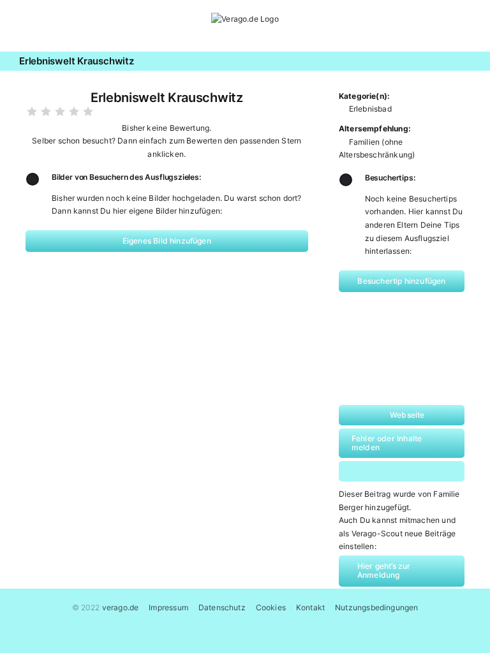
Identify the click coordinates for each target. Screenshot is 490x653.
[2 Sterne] (46, 111)
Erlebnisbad (370, 109)
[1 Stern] (32, 111)
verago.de (120, 607)
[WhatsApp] (389, 471)
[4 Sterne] (74, 111)
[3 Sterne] (60, 111)
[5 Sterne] (88, 111)
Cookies (271, 607)
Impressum (168, 607)
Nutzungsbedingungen (376, 607)
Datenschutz (222, 607)
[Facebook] (364, 471)
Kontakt (310, 607)
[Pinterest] (414, 471)
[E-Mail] (439, 471)
